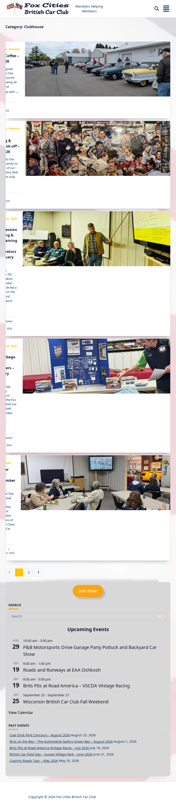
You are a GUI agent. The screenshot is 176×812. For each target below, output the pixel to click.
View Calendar (20, 712)
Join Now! (88, 591)
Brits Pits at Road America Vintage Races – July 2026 (49, 748)
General (14, 49)
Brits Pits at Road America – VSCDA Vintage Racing (76, 686)
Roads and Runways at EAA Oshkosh (62, 670)
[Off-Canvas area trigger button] (166, 8)
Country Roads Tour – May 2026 (34, 760)
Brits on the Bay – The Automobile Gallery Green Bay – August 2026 (61, 741)
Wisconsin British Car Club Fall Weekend (65, 702)
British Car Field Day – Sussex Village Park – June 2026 (51, 754)
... (17, 91)
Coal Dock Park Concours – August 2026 (40, 735)
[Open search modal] (156, 9)
